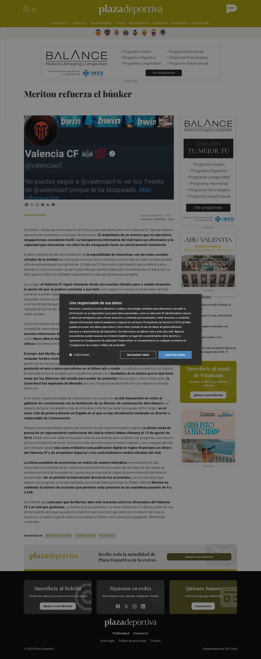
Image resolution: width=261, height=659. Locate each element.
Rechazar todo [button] (138, 354)
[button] (79, 355)
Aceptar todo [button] (175, 354)
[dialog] (130, 329)
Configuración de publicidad (101, 340)
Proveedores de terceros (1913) (162, 322)
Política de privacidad (112, 345)
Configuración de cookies (84, 345)
